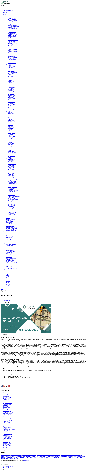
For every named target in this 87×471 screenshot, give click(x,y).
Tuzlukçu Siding (11, 99)
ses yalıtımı (32, 456)
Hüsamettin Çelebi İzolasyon (14, 196)
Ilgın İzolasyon (11, 168)
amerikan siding (53, 457)
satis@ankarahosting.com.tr (8, 10)
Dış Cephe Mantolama (10, 219)
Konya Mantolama (9, 17)
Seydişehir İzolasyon (12, 164)
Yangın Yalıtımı (9, 266)
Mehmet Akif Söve (12, 152)
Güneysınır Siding (11, 74)
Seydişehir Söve (11, 121)
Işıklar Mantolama (11, 58)
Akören (7, 277)
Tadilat (24, 455)
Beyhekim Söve (11, 154)
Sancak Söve (10, 150)
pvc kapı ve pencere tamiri (40, 456)
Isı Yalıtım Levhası (43, 457)
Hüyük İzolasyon (11, 188)
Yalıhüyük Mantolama (12, 57)
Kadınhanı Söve (11, 142)
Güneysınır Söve (11, 126)
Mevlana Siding (11, 90)
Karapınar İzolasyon (12, 176)
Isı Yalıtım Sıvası (9, 252)
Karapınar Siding (11, 87)
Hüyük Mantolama (12, 38)
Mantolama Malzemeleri (10, 254)
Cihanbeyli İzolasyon (12, 187)
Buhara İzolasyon (11, 206)
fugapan (47, 456)
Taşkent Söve (11, 143)
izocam (50, 456)
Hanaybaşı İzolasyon (12, 215)
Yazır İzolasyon (11, 173)
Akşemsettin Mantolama (13, 53)
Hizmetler (5, 231)
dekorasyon (17, 455)
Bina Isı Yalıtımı (9, 257)
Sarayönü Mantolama (12, 28)
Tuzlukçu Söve (11, 144)
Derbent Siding (11, 107)
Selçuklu (7, 273)
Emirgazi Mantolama (12, 25)
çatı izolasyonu (10, 382)
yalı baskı (54, 456)
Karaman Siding (11, 97)
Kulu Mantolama (11, 42)
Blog (4, 243)
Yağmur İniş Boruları (10, 249)
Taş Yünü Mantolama (60, 456)
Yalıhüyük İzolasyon (12, 210)
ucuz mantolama (36, 457)
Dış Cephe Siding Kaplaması (11, 228)
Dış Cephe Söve (9, 458)
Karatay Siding (11, 68)
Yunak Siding (11, 109)
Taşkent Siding (11, 94)
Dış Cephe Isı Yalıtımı (10, 260)
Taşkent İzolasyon (11, 198)
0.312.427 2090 (6, 467)
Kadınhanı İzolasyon (12, 193)
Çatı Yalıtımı (8, 232)
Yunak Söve (10, 146)
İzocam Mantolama (9, 223)
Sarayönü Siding (11, 79)
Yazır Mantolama (11, 21)
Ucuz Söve (15, 458)
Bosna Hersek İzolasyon (13, 179)
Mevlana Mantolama (12, 44)
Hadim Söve (10, 138)
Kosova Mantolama (12, 35)
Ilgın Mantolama (11, 37)
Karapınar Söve (11, 118)
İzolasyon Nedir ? (9, 253)
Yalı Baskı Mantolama (10, 224)
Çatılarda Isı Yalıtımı (10, 261)
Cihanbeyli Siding (11, 98)
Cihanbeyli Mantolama (12, 51)
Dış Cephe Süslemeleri (10, 250)
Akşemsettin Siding (12, 100)
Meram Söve (10, 114)
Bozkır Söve (10, 122)
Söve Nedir (82, 457)
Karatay (7, 270)
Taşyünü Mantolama (10, 221)
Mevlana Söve (11, 153)
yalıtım (5, 382)
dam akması (11, 456)
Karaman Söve (11, 131)
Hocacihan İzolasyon (12, 185)
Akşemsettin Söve (11, 156)
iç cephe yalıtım (73, 456)
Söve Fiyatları (3, 458)
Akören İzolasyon (11, 191)
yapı (22, 455)
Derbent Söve (11, 135)
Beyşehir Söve (11, 119)
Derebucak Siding (11, 66)
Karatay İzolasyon (11, 165)
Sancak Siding (11, 76)
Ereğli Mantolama (11, 33)
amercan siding (59, 457)
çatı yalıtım (67, 456)
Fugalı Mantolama (9, 222)
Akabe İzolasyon (11, 174)
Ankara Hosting (26, 460)
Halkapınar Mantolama (12, 34)
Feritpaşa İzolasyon (12, 170)
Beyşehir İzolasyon (12, 182)
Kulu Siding (10, 92)
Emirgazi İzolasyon (12, 207)
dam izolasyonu (79, 455)
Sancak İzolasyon (11, 189)
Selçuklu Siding (11, 78)
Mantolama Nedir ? (9, 263)
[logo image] (5, 464)
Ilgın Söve (10, 129)
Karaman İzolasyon (12, 177)
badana (32, 455)
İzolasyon (60, 455)
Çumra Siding (11, 82)
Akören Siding (11, 96)
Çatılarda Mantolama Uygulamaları (13, 251)
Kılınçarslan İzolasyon (12, 180)
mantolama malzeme (13, 457)
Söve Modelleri (76, 457)
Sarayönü (7, 282)
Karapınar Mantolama (12, 36)
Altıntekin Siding (11, 110)
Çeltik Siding (10, 103)
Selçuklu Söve (11, 115)
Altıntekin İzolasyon (12, 161)
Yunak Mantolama (12, 61)
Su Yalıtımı (8, 235)
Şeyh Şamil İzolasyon (12, 200)
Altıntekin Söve (11, 123)
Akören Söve (11, 120)
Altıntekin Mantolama (12, 59)
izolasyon (10, 455)
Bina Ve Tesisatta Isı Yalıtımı (11, 268)
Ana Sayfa (5, 14)
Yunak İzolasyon (11, 211)
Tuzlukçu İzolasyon (12, 204)
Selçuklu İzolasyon (12, 159)
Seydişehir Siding (11, 102)
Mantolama (5, 16)
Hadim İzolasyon (11, 208)
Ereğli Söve (10, 128)
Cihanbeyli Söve (11, 133)
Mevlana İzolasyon (12, 205)
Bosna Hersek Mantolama (13, 26)
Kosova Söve (11, 151)
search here (3, 469)
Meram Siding (11, 69)
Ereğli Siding (10, 83)
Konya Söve (8, 111)
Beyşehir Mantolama (12, 41)
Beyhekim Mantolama (12, 49)
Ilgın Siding (10, 88)
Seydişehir (8, 278)
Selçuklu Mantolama (12, 27)
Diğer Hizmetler (9, 241)
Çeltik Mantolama (11, 56)
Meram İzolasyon (11, 166)
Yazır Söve (10, 148)
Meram (7, 272)
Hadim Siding (11, 75)
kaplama (20, 456)
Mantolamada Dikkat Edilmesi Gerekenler (14, 255)
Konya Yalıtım (8, 238)
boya (30, 455)
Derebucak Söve (11, 136)
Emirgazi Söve (11, 137)
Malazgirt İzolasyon (12, 181)
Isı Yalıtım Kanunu (9, 245)
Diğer (4, 269)
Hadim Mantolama (12, 29)
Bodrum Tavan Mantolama (11, 230)
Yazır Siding (10, 67)
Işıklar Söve (10, 157)
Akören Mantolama (12, 45)
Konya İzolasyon (9, 158)
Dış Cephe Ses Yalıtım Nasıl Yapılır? (13, 247)
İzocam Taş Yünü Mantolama (11, 227)
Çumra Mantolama (12, 32)
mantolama (3, 455)
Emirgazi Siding (11, 71)
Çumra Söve (10, 117)
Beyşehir (7, 276)
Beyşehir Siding (11, 91)
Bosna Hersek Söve (12, 149)
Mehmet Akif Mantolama (13, 40)
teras (18, 456)
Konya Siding (8, 64)
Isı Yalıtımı (8, 234)
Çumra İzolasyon (11, 160)
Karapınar (8, 275)
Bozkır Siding (11, 106)
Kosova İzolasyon (11, 195)
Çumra (7, 274)
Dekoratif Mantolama (10, 220)
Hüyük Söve (10, 141)
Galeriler (5, 283)
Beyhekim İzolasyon (12, 212)
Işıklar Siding (11, 105)
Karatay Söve (11, 113)
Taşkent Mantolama (12, 48)
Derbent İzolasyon (12, 197)
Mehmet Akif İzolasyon (13, 199)
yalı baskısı (71, 457)
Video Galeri (8, 285)
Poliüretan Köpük (9, 239)
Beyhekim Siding (11, 95)
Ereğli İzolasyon (11, 216)
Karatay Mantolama (12, 18)
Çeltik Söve (10, 134)
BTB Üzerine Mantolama (11, 258)
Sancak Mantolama (12, 30)
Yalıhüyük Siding (11, 104)
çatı (20, 455)
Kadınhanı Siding (11, 89)
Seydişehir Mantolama (12, 50)
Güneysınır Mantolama (12, 24)
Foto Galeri (8, 284)
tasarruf (23, 456)
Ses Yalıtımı (8, 267)
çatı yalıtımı (7, 456)
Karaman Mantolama (12, 47)
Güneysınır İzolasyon (12, 167)
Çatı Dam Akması (9, 236)
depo (15, 456)
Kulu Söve (10, 130)
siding (48, 457)
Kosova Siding (11, 81)
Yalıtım (56, 455)
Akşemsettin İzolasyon (12, 169)
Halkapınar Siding (11, 80)
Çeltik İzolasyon (11, 192)
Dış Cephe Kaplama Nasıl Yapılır (12, 262)
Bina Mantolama (21, 457)
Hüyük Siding (11, 84)
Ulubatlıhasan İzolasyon (13, 190)
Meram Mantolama (12, 19)
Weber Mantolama (80, 456)
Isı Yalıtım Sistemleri (10, 259)
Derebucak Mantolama (12, 20)
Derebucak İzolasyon (12, 203)
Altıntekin (8, 281)
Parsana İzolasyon (11, 214)
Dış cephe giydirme (28, 457)
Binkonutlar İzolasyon (12, 184)
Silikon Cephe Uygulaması (11, 244)
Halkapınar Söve (11, 140)
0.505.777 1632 (6, 12)
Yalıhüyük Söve (11, 145)
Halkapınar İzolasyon (12, 183)
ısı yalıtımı (28, 456)
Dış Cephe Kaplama (10, 226)
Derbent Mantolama (12, 60)
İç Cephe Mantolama (10, 229)
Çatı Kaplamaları (9, 246)
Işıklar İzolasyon (11, 213)
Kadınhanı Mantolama (12, 43)
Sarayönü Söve (11, 127)
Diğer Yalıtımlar (9, 237)
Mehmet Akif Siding (12, 86)
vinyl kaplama (65, 457)
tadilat (13, 455)
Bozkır (7, 280)
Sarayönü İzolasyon (12, 162)
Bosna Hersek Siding (12, 72)
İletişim (4, 286)
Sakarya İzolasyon (12, 175)
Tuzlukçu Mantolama (12, 52)
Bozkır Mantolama (12, 55)
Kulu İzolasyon (11, 172)
